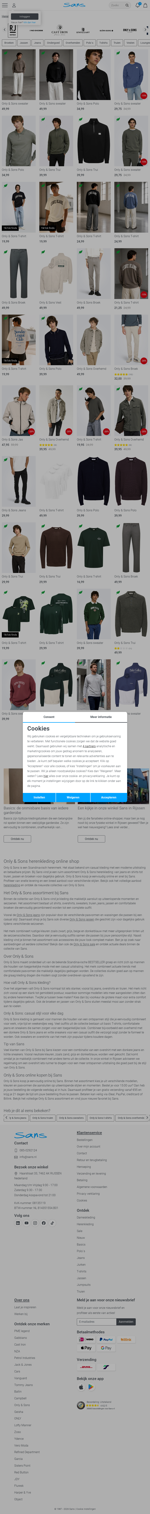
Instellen (39, 797)
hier (46, 776)
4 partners (89, 746)
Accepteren (108, 797)
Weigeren (73, 797)
